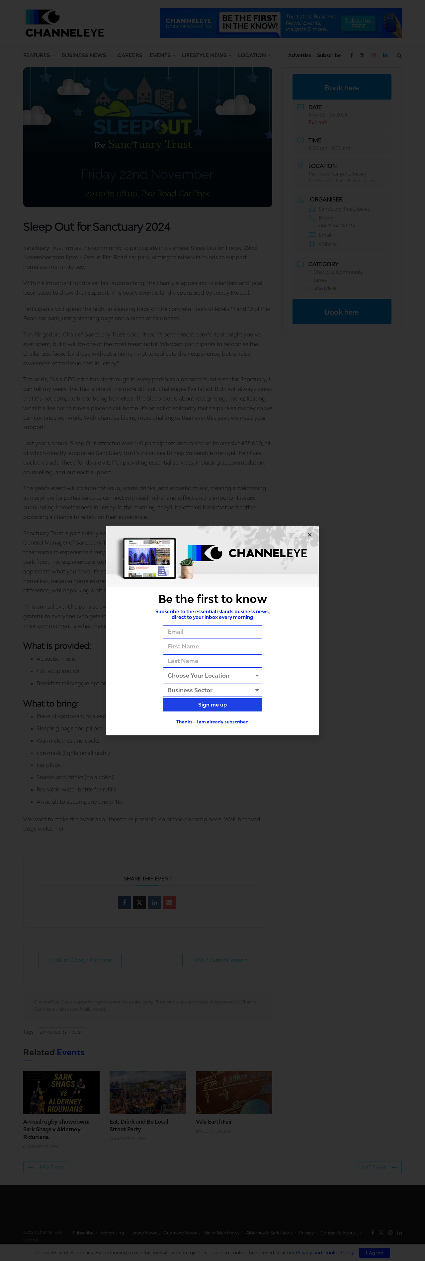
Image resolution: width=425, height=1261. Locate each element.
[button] (309, 534)
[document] (212, 630)
